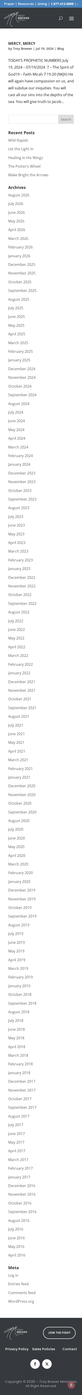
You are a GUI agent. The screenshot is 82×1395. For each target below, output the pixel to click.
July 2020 (15, 829)
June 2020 (16, 838)
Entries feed (18, 1283)
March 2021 (18, 759)
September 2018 (22, 1003)
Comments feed (22, 1292)
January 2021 (19, 777)
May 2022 (16, 638)
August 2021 (18, 716)
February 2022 (20, 664)
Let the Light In (20, 148)
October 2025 (19, 281)
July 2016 (15, 1229)
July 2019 (15, 933)
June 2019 (16, 942)
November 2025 (22, 273)
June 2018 (16, 1029)
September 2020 (22, 812)
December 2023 (21, 473)
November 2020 (22, 794)
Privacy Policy (16, 1349)
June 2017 (16, 1133)
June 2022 (16, 629)
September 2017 (22, 1107)
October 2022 (19, 594)
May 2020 (16, 846)
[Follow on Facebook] (35, 1364)
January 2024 (19, 464)
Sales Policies (43, 1349)
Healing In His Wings (25, 157)
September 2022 (22, 603)
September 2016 (22, 1211)
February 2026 (20, 247)
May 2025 (16, 325)
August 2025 (18, 299)
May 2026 (16, 221)
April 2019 (16, 959)
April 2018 (16, 1046)
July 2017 (15, 1124)
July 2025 (15, 307)
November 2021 (22, 690)
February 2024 (20, 455)
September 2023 (22, 499)
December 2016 (21, 1185)
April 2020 (16, 855)
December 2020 (21, 785)
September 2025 (22, 290)
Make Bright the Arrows (28, 174)
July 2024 (15, 412)
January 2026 (19, 255)
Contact (69, 1349)
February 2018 (20, 1063)
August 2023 (18, 507)
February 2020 (20, 872)
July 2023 (15, 516)
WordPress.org (21, 1301)
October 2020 (19, 803)
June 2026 (16, 212)
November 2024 (22, 377)
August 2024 (18, 403)
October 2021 (19, 698)
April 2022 (16, 646)
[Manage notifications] (71, 1385)
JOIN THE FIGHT (59, 1333)
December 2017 (21, 1081)
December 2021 (21, 681)
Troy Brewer (22, 48)
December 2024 (21, 368)
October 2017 (19, 1098)
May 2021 (16, 742)
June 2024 (16, 420)
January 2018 (19, 1072)
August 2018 (18, 1011)
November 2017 (22, 1090)
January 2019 (19, 985)
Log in (13, 1275)
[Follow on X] (47, 1364)
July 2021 (15, 725)
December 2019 (21, 890)
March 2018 (18, 1055)
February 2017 (20, 1168)
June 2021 (16, 733)
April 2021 (16, 751)
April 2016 (16, 1255)
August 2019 (18, 925)
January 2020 (19, 881)
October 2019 (19, 907)
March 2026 (18, 238)
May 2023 (16, 534)
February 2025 (20, 351)
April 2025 (16, 333)
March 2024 (18, 447)
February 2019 (20, 977)
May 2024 (16, 429)
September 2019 (22, 916)
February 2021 (20, 768)
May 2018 (16, 1037)
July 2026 (15, 203)
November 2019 (22, 899)
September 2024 (22, 394)
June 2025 (16, 316)
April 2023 (16, 542)
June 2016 (16, 1237)
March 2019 (18, 968)
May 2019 (16, 951)
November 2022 (22, 586)
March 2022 (18, 655)
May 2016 (16, 1246)
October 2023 (19, 490)
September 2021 (22, 707)
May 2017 (16, 1142)
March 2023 (18, 551)
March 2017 (18, 1159)
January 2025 (19, 360)
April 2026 (16, 229)
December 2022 (21, 577)
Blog (60, 48)
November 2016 (22, 1194)
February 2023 (20, 560)
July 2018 (15, 1020)
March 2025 (18, 342)
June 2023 (16, 525)
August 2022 (18, 612)
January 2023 (19, 568)
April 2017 (16, 1150)
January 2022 (19, 672)
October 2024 (19, 386)
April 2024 (16, 438)
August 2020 (18, 820)
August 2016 (18, 1220)
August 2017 (18, 1116)
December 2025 (21, 264)
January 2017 (19, 1177)
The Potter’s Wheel (24, 166)
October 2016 (19, 1203)
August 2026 (18, 195)
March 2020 (18, 864)
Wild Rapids (18, 140)
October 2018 (19, 994)
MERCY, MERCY (21, 43)
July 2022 (15, 620)
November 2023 (22, 481)
